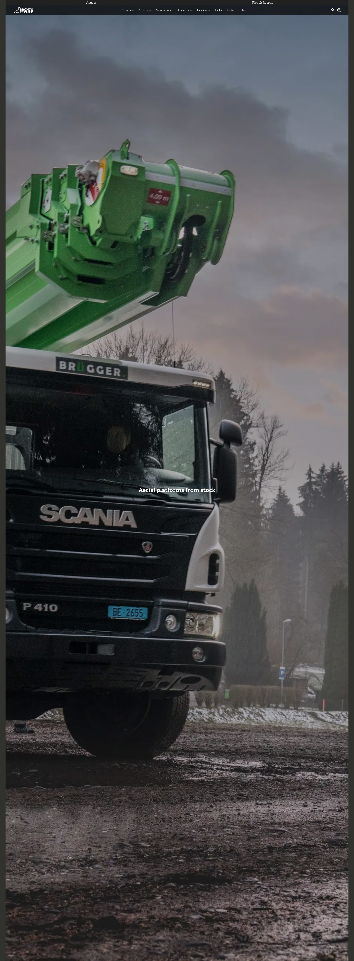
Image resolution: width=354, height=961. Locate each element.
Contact (231, 10)
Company (202, 10)
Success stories (164, 10)
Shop (243, 10)
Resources (183, 10)
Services (143, 10)
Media (218, 10)
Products (126, 10)
